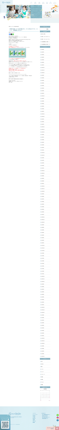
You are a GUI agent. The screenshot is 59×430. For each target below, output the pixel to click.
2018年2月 (42, 240)
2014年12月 (42, 338)
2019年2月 (42, 211)
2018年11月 (42, 219)
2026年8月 (42, 49)
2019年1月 (42, 214)
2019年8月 (42, 196)
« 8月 (40, 400)
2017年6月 (42, 260)
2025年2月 (42, 90)
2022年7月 (42, 137)
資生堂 (42, 376)
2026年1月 (42, 64)
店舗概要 (47, 2)
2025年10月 (42, 72)
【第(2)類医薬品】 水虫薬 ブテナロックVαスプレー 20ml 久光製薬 (45, 41)
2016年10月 (42, 281)
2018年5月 (42, 232)
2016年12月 (42, 276)
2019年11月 (42, 188)
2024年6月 (42, 103)
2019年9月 (42, 193)
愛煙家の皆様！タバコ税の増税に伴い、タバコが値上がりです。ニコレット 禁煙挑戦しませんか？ (24, 29)
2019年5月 (42, 204)
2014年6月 (42, 353)
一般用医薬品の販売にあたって (55, 2)
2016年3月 (42, 299)
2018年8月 (42, 227)
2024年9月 (42, 98)
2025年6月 (42, 80)
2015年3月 (42, 330)
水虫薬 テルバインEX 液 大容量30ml (45, 39)
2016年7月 (42, 289)
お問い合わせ (51, 2)
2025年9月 (42, 75)
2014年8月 (42, 348)
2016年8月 (42, 286)
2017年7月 (42, 258)
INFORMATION (43, 413)
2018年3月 (42, 237)
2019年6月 (42, 201)
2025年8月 (42, 77)
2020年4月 (42, 178)
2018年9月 (42, 224)
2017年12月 (42, 245)
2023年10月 (42, 116)
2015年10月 (42, 312)
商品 (41, 366)
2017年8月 (42, 255)
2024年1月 (42, 111)
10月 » (49, 400)
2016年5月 (42, 294)
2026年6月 (42, 54)
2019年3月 (42, 209)
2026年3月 (42, 59)
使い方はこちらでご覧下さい (20, 47)
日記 (41, 361)
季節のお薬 (43, 2)
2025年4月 (42, 85)
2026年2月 (42, 62)
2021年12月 (42, 152)
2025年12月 (42, 67)
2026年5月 (42, 57)
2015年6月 (42, 322)
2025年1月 (42, 93)
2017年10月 (42, 250)
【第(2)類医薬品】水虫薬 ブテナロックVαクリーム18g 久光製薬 (45, 44)
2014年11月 (42, 340)
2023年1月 (42, 124)
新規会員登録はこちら (45, 418)
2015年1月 (42, 335)
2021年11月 (42, 155)
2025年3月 (42, 88)
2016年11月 (42, 278)
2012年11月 (42, 356)
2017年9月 (42, 253)
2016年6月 (42, 291)
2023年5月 (42, 121)
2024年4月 (42, 108)
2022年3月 (42, 147)
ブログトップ (45, 26)
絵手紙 (42, 379)
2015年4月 (42, 327)
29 (49, 397)
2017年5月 (42, 263)
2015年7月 (42, 320)
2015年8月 (42, 317)
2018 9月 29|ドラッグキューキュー (0, 9)
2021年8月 (42, 157)
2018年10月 (42, 222)
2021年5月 (42, 162)
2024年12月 (42, 95)
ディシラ (42, 371)
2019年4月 (42, 206)
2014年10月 (42, 343)
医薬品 (42, 384)
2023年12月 (42, 113)
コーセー (42, 369)
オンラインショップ (35, 414)
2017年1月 (42, 273)
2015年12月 (42, 307)
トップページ (31, 2)
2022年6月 (42, 139)
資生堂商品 (35, 2)
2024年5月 (42, 106)
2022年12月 (42, 126)
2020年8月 (42, 175)
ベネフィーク (43, 374)
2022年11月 (42, 129)
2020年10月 (42, 173)
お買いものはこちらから (12, 71)
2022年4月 (42, 144)
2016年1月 (42, 304)
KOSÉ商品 (39, 2)
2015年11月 (42, 309)
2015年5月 (42, 325)
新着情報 (34, 422)
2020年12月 (42, 170)
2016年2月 (42, 302)
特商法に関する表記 (45, 415)
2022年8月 (42, 134)
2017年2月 (42, 271)
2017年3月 (42, 268)
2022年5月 (42, 142)
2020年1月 (42, 183)
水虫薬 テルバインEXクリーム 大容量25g (45, 36)
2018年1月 (42, 242)
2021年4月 (42, 165)
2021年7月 (42, 160)
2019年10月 (42, 191)
